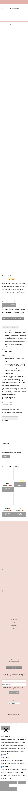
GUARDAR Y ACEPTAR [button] (6, 778)
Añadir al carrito (9, 305)
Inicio (8, 24)
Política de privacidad (14, 628)
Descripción (5, 327)
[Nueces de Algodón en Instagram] (7, 667)
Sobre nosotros (14, 619)
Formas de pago (14, 625)
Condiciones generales (14, 627)
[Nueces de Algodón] (14, 13)
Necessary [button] (3, 754)
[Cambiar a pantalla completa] (22, 782)
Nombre (4, 437)
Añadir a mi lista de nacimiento (13, 318)
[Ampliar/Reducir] (4, 785)
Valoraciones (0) (14, 327)
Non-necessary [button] (4, 766)
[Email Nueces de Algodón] (10, 667)
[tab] (6, 327)
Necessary (5, 756)
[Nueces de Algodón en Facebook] (14, 667)
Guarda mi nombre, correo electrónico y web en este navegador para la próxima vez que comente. (13, 451)
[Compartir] (13, 782)
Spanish (13, 703)
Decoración (12, 24)
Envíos (14, 622)
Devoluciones (14, 624)
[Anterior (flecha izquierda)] (4, 789)
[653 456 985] (20, 667)
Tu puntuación (5, 415)
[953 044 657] (17, 667)
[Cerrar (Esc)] (4, 782)
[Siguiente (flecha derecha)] (13, 789)
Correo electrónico (6, 443)
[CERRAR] (5, 728)
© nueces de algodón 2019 (14, 714)
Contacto (14, 621)
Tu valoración (5, 420)
